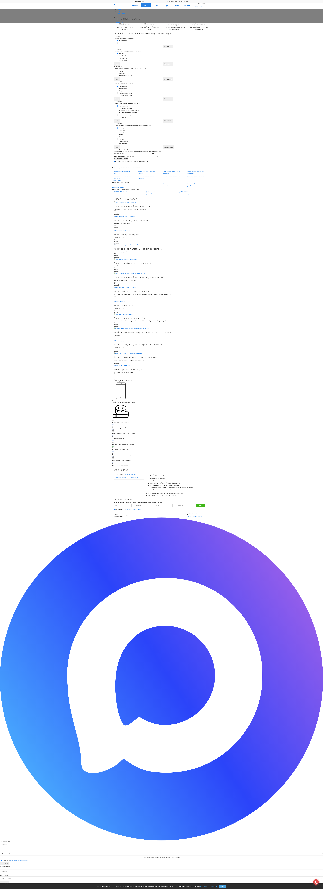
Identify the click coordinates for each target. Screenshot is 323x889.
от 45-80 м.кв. (123, 58)
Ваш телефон (4, 875)
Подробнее (117, 173)
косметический (124, 88)
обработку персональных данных (131, 509)
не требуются (124, 117)
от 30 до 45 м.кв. (124, 56)
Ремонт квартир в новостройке (122, 177)
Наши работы (167, 6)
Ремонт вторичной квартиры (146, 177)
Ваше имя (3, 868)
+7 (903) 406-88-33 (173, 1)
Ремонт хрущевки (192, 177)
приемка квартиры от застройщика (129, 110)
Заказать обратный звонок (194, 516)
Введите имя (117, 154)
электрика (123, 128)
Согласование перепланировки (128, 112)
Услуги (146, 5)
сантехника (123, 130)
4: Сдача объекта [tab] (133, 477)
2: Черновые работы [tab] (130, 474)
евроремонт (123, 91)
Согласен (222, 886)
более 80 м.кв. (124, 60)
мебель (122, 139)
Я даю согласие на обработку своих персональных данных (132, 161)
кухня (121, 137)
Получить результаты (121, 158)
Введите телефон (119, 156)
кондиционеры (124, 141)
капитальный (123, 86)
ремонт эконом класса (126, 93)
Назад (117, 64)
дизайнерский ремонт (126, 95)
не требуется (124, 143)
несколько (123, 73)
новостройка (123, 40)
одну (121, 71)
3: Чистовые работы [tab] (120, 477)
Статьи (176, 5)
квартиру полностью (126, 75)
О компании (135, 5)
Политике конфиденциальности (208, 886)
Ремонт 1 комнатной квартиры (146, 171)
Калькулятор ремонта (118, 187)
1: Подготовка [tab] (119, 474)
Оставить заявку (198, 6)
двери (122, 132)
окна (121, 134)
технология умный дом (126, 115)
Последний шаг (168, 147)
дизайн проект (124, 106)
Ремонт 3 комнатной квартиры (171, 171)
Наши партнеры (156, 6)
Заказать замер (116, 180)
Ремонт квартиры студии (170, 177)
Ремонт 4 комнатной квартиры (195, 171)
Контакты (187, 5)
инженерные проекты (126, 108)
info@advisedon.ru (185, 1)
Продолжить (168, 46)
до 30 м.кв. (123, 54)
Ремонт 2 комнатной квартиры (122, 171)
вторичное (123, 43)
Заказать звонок (201, 3)
